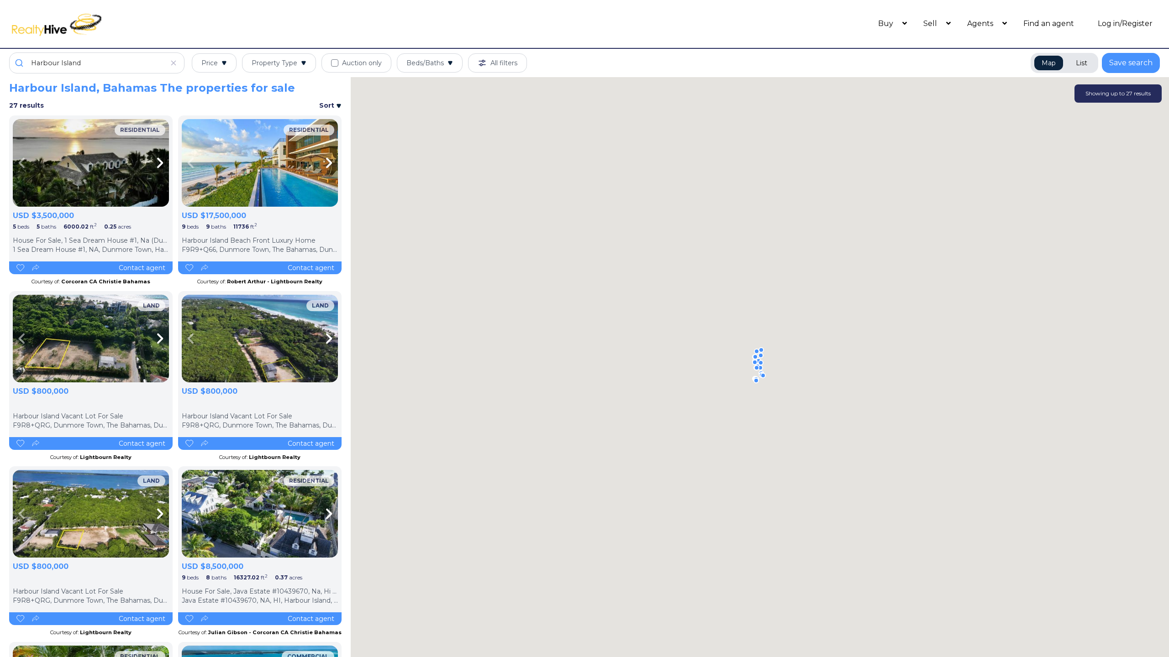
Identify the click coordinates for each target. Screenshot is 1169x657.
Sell (931, 23)
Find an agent (1048, 23)
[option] (91, 163)
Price (209, 63)
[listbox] (91, 163)
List (1081, 63)
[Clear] (173, 63)
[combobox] (96, 62)
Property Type (274, 63)
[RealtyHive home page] (153, 24)
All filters (503, 63)
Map (1049, 63)
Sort (327, 105)
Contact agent (142, 268)
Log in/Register (1125, 23)
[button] (763, 375)
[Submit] (20, 63)
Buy (886, 23)
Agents (981, 23)
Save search (1131, 62)
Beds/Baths (425, 63)
